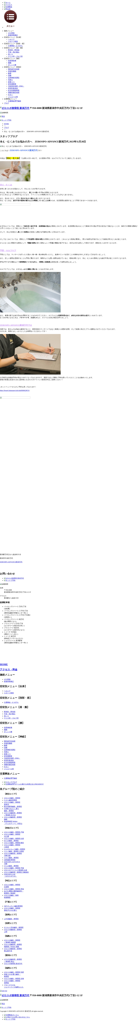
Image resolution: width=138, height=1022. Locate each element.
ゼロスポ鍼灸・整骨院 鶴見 (14, 843)
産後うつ (11, 82)
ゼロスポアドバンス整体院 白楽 (15, 870)
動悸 (9, 73)
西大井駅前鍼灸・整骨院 (13, 806)
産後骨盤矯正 (13, 35)
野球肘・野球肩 (13, 50)
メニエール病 (13, 97)
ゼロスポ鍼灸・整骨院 (12, 798)
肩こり (10, 54)
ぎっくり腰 (12, 65)
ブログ (6, 103)
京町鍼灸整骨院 (9, 860)
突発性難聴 (12, 71)
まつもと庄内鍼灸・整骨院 (13, 927)
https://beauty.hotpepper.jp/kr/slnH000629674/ (14, 390)
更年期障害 (12, 84)
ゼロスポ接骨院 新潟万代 (13, 963)
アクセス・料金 (8, 669)
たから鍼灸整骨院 (10, 800)
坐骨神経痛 (12, 60)
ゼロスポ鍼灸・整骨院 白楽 (14, 838)
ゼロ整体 (11, 33)
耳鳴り (10, 80)
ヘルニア (11, 39)
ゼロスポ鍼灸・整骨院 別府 (14, 972)
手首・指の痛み (13, 52)
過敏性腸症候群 (13, 92)
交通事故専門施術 (14, 101)
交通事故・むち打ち (15, 46)
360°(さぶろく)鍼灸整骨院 (13, 906)
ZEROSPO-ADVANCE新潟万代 (11, 562)
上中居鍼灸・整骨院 (11, 919)
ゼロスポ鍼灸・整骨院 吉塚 (14, 978)
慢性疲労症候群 (13, 69)
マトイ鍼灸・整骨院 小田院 (14, 851)
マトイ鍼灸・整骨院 (11, 858)
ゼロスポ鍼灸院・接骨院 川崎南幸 (16, 872)
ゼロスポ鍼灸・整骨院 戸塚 (14, 832)
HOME (6, 124)
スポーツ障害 (13, 41)
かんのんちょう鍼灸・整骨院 (14, 849)
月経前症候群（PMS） (16, 86)
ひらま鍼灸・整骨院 (11, 866)
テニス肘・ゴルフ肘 (15, 56)
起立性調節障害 (13, 90)
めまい (10, 95)
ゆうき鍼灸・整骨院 (11, 841)
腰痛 (9, 63)
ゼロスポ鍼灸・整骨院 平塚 (14, 868)
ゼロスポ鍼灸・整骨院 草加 (14, 889)
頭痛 (9, 75)
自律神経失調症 (13, 77)
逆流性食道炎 (13, 88)
